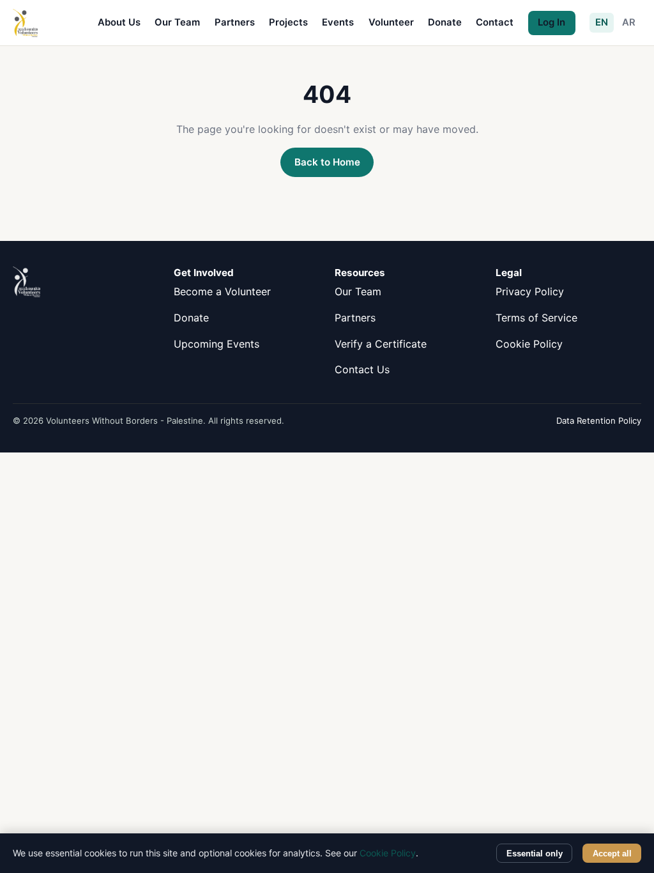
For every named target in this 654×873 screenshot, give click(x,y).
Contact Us (362, 369)
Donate (445, 22)
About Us (119, 22)
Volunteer (391, 22)
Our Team (177, 22)
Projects (288, 22)
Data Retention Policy (598, 420)
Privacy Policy (530, 291)
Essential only (534, 853)
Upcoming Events (216, 343)
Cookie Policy (529, 343)
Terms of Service (536, 317)
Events (338, 22)
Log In (551, 22)
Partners (235, 22)
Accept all (612, 853)
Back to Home (327, 162)
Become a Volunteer (222, 291)
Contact (494, 22)
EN (601, 22)
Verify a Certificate (381, 343)
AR (628, 22)
